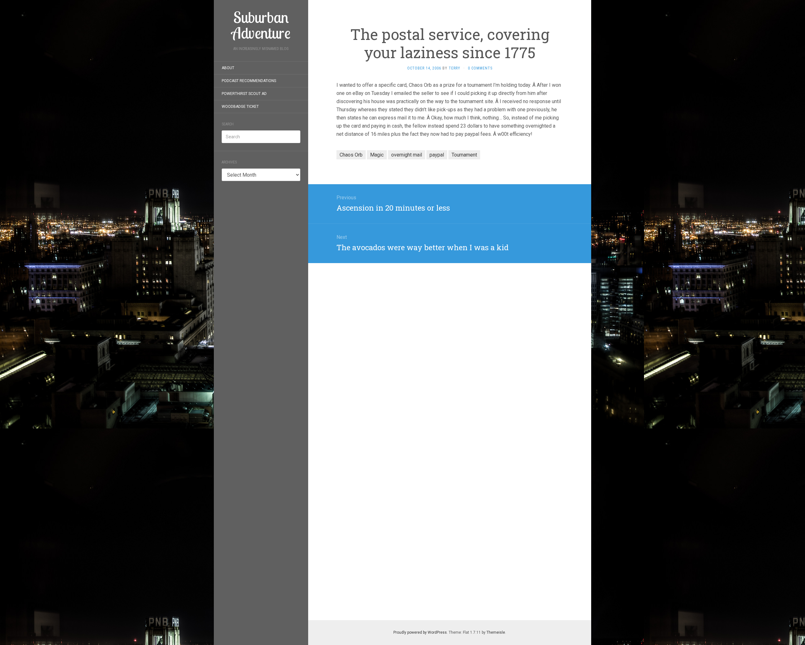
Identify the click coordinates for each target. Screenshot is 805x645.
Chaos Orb (351, 155)
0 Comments (480, 68)
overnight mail (406, 155)
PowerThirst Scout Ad (244, 93)
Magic (377, 155)
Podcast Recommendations (249, 81)
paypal (437, 155)
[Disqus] (449, 341)
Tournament (464, 155)
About (228, 68)
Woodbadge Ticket (240, 106)
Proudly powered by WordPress (420, 632)
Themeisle (495, 632)
